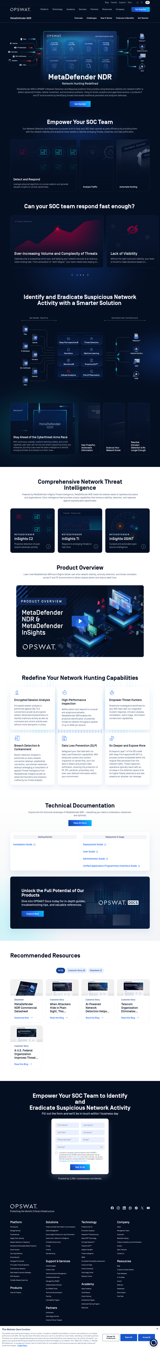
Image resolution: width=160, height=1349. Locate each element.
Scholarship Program (88, 1300)
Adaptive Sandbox (87, 1250)
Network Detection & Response (20, 1242)
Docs (130, 2)
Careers (114, 2)
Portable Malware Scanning (19, 1280)
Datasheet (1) (96, 970)
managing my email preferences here (72, 1161)
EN (147, 2)
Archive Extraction (87, 1269)
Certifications (86, 1292)
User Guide (89, 851)
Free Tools (120, 1296)
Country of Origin (87, 1265)
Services (82, 9)
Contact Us (120, 1253)
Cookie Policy (22, 1346)
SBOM (83, 1257)
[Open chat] (154, 1342)
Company (120, 9)
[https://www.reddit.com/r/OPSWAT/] (130, 1208)
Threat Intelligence (88, 1253)
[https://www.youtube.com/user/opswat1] (148, 1208)
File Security (14, 1227)
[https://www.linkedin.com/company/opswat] (124, 1208)
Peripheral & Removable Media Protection (23, 1246)
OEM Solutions (14, 1276)
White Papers (121, 1292)
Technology (57, 9)
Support (122, 2)
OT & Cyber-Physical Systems (19, 1265)
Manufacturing (50, 1253)
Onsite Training (86, 1296)
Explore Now (32, 914)
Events (119, 1281)
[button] (142, 2)
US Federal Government (53, 1242)
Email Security (14, 1257)
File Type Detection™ (88, 1242)
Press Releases (122, 1273)
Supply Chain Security (17, 1238)
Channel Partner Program (54, 1320)
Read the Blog (57, 1018)
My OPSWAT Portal (51, 1289)
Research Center (87, 1276)
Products (16, 1288)
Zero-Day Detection (16, 1253)
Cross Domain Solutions (17, 1269)
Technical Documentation (54, 1292)
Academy (70, 9)
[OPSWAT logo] (20, 9)
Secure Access (15, 1250)
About (119, 1227)
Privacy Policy (76, 1157)
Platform (44, 9)
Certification (50, 1312)
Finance (48, 1250)
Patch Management (52, 1231)
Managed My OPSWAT (52, 1281)
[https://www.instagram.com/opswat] (118, 1208)
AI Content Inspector (88, 1231)
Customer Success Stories (125, 1270)
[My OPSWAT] (137, 2)
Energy (48, 1246)
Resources (107, 9)
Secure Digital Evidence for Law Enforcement (60, 1234)
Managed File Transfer (17, 1261)
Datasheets (120, 1289)
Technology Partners (52, 1316)
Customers (120, 1234)
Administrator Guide (94, 858)
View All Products (15, 1292)
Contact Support (51, 1266)
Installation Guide (23, 844)
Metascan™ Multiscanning (90, 1234)
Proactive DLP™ (87, 1246)
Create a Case (50, 1270)
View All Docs (80, 823)
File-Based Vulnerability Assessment (93, 1261)
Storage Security (15, 1231)
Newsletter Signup (122, 1238)
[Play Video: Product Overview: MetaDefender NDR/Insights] (80, 621)
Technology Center (87, 1272)
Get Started (140, 9)
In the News (121, 1277)
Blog (107, 2)
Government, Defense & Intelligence (57, 1238)
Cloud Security (14, 1234)
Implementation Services (54, 1285)
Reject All (128, 1337)
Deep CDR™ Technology (89, 1238)
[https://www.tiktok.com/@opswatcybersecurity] (136, 1208)
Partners (94, 9)
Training (48, 1296)
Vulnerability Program (53, 1300)
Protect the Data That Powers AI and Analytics (60, 1227)
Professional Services (53, 1277)
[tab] (77, 275)
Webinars (120, 1285)
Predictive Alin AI (87, 1227)
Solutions (52, 1222)
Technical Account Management (56, 1273)
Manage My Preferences (110, 1337)
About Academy (86, 1289)
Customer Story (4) (76, 970)
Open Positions (122, 1250)
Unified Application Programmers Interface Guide (110, 866)
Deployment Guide (93, 844)
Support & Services (58, 1261)
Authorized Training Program (91, 1304)
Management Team (123, 1231)
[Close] (157, 1328)
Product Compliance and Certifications (129, 1242)
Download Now (21, 1018)
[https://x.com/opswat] (142, 1208)
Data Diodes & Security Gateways (20, 1272)
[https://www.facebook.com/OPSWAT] (112, 1208)
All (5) (60, 970)
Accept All (146, 1337)
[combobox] (147, 2)
